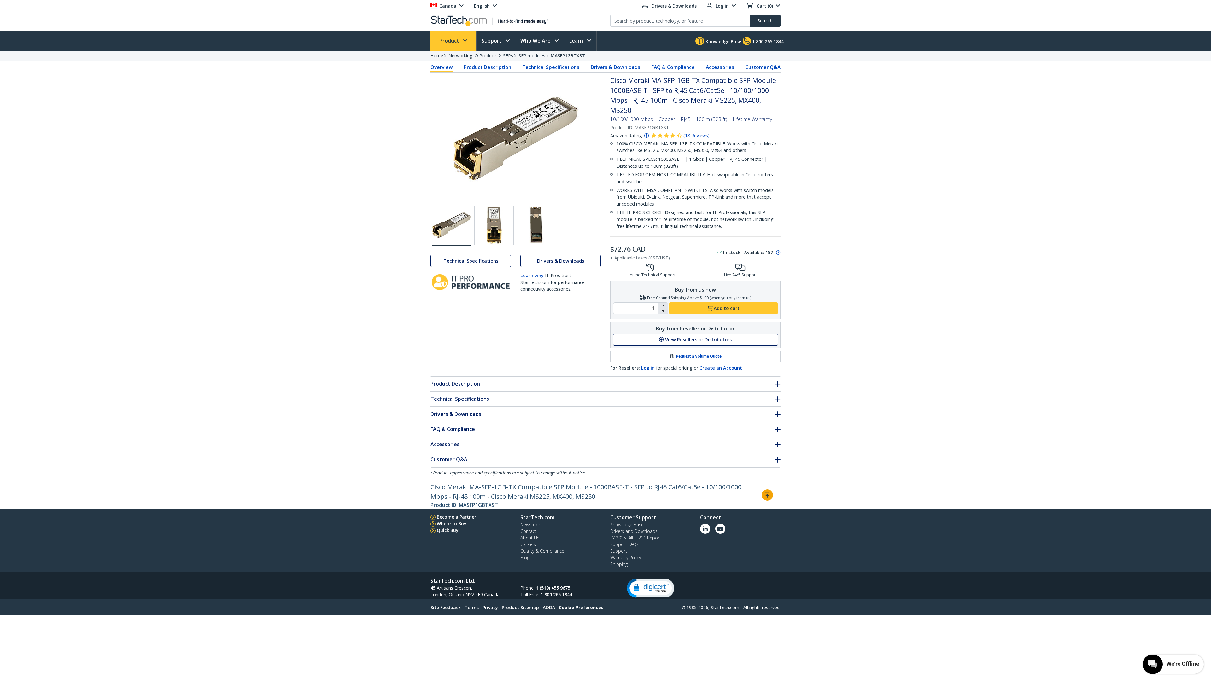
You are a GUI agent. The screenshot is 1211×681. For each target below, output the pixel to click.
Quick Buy (448, 530)
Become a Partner (456, 517)
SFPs (508, 56)
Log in (648, 368)
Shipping (619, 564)
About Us (529, 538)
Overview (441, 67)
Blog (524, 558)
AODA (549, 607)
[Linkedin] (705, 529)
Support (492, 40)
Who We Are (536, 40)
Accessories (720, 67)
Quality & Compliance (542, 551)
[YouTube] (720, 529)
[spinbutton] (635, 308)
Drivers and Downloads (634, 531)
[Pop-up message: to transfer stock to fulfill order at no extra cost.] (777, 252)
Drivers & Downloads (615, 67)
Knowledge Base (722, 41)
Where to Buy (451, 524)
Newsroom (531, 524)
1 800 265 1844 (556, 594)
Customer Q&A (763, 67)
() (696, 135)
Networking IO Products (473, 56)
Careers (528, 544)
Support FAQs (624, 544)
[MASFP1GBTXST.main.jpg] (451, 226)
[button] (663, 305)
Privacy (490, 607)
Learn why (532, 275)
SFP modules (531, 56)
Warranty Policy (625, 558)
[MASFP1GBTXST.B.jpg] (494, 225)
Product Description (487, 67)
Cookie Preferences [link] (581, 607)
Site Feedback (445, 607)
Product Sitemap (520, 607)
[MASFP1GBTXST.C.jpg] (536, 225)
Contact (528, 531)
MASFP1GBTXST (568, 56)
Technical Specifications (550, 67)
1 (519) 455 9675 (553, 588)
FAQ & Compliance (673, 67)
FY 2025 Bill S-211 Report (635, 538)
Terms (472, 607)
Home (436, 56)
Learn (576, 40)
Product (449, 40)
